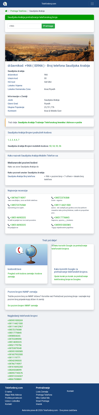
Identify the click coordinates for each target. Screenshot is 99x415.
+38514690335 (18, 217)
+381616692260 (15, 367)
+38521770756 (15, 345)
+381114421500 (62, 205)
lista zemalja (42, 391)
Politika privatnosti (13, 398)
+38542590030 (15, 360)
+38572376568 (61, 197)
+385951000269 (15, 320)
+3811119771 (14, 357)
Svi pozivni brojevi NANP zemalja (23, 305)
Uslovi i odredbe (12, 401)
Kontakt (8, 404)
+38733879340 (15, 348)
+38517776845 (61, 217)
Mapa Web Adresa (13, 395)
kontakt (70, 391)
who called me (43, 398)
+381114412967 (15, 326)
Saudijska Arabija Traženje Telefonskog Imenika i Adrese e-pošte (50, 122)
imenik (39, 404)
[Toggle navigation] (92, 3)
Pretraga (48, 26)
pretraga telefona (44, 395)
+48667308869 (15, 379)
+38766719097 (18, 197)
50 (50, 146)
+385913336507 (15, 376)
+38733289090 (15, 339)
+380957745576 (15, 373)
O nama (8, 391)
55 (57, 146)
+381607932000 (15, 354)
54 (53, 146)
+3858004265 (14, 336)
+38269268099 (15, 370)
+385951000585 (62, 225)
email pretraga (42, 401)
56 (60, 146)
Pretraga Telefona (18, 11)
